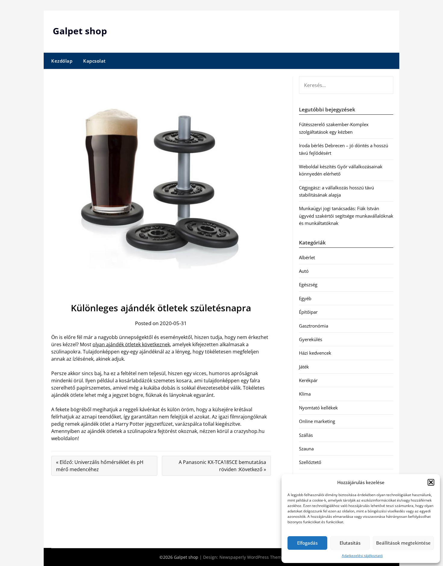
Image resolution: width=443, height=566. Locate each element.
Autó (304, 271)
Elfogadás (307, 543)
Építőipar (308, 312)
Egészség (308, 284)
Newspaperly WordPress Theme (251, 557)
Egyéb (305, 298)
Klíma (305, 394)
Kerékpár (308, 380)
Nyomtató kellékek (318, 408)
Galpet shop (80, 31)
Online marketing (317, 421)
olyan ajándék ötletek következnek (131, 344)
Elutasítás (350, 543)
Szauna (306, 449)
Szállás (306, 435)
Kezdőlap (61, 61)
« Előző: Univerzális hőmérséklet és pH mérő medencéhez (99, 466)
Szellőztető (310, 462)
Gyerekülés (310, 339)
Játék (304, 367)
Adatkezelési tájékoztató (362, 555)
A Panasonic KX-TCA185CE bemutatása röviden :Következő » (222, 466)
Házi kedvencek (315, 353)
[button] (431, 482)
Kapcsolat (94, 61)
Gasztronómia (313, 326)
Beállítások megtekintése (403, 543)
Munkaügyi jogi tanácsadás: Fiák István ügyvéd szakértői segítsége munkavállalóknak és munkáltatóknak (346, 215)
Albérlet (307, 257)
